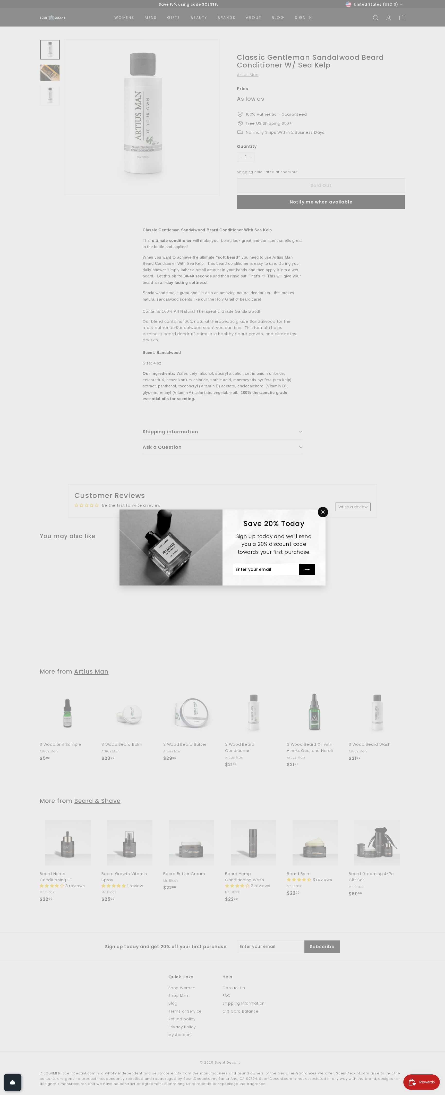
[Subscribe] (307, 569)
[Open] (12, 1082)
